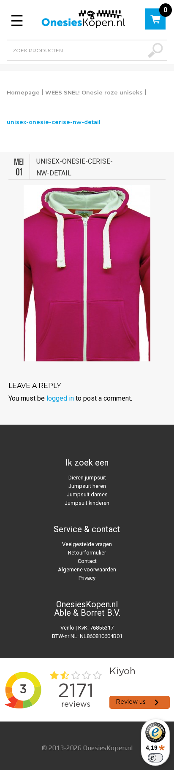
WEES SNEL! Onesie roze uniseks (94, 92)
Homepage (23, 92)
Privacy (87, 578)
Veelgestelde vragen (87, 544)
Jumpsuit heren (87, 486)
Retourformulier (87, 552)
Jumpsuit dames (87, 494)
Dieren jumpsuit (87, 477)
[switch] (155, 757)
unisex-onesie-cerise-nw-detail (54, 122)
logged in (60, 398)
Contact (87, 561)
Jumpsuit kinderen (87, 503)
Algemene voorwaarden (87, 569)
